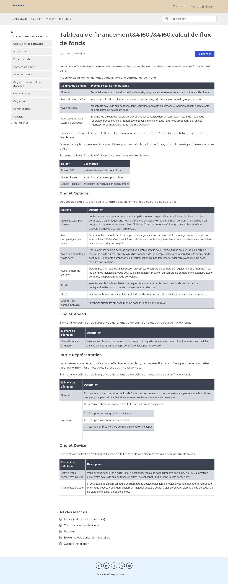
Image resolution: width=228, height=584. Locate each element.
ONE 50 (35, 18)
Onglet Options (22, 93)
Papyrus (18, 116)
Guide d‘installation (76, 543)
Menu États (64, 18)
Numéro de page (23, 66)
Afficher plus (19, 122)
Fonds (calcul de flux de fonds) (84, 519)
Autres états (20, 51)
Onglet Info (20, 101)
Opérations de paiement (28, 43)
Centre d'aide (19, 18)
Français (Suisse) (201, 6)
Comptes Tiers (21, 108)
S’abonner (205, 53)
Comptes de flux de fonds (81, 525)
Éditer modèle (21, 59)
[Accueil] (19, 7)
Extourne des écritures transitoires (87, 537)
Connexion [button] (179, 6)
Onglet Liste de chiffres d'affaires (27, 84)
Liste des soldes (23, 74)
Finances (49, 18)
